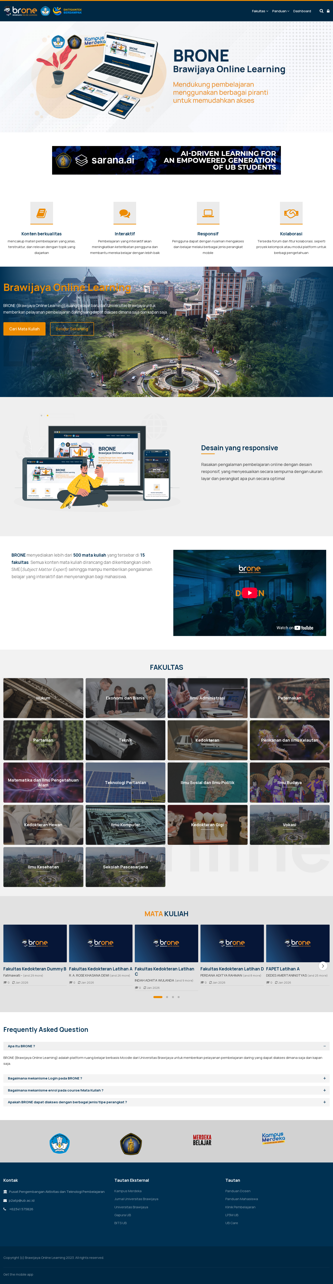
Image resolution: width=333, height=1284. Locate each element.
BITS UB (120, 1223)
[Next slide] (323, 966)
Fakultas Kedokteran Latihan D (232, 969)
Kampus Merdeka (128, 1191)
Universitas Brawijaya (131, 1207)
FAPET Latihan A (283, 969)
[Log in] (328, 11)
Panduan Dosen (238, 1191)
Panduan (279, 11)
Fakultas (258, 11)
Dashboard (302, 11)
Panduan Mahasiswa (241, 1198)
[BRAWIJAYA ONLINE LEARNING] (43, 11)
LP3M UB (231, 1215)
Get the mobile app (18, 1274)
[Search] (321, 11)
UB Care (231, 1223)
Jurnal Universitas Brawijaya (136, 1198)
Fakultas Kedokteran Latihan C (164, 971)
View (35, 943)
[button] (157, 997)
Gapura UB (122, 1215)
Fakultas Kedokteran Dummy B (34, 969)
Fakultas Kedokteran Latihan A (101, 969)
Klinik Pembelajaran (240, 1207)
